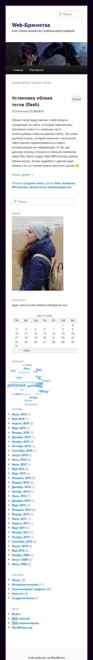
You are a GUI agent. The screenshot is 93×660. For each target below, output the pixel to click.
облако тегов (37, 187)
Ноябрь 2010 (20, 537)
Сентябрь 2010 (22, 541)
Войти (16, 614)
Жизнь (16, 580)
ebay (44, 391)
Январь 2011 (20, 532)
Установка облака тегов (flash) (32, 101)
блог (27, 369)
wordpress (68, 183)
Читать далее (23, 174)
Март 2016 (19, 428)
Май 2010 (18, 550)
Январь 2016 (20, 432)
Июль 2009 (19, 564)
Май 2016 (18, 419)
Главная (18, 70)
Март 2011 (19, 528)
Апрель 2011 (20, 523)
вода (33, 397)
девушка (16, 384)
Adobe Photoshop (30, 402)
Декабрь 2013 (21, 501)
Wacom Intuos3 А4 (20, 393)
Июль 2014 (19, 496)
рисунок (39, 377)
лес (35, 371)
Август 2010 (20, 546)
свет (46, 381)
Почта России (40, 385)
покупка (24, 371)
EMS (13, 370)
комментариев (25, 623)
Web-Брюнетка (31, 24)
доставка (34, 386)
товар (27, 364)
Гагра (38, 393)
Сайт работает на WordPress (46, 658)
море (17, 393)
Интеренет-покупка (25, 584)
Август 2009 (20, 559)
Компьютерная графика (28, 589)
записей (21, 618)
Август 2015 (20, 455)
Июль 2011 (19, 519)
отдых (19, 377)
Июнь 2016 (19, 414)
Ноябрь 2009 (20, 555)
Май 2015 (18, 469)
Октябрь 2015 (21, 446)
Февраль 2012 (21, 510)
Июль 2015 (19, 459)
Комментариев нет (76, 100)
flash (58, 183)
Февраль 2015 (21, 478)
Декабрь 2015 (21, 437)
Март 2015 (19, 473)
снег (22, 388)
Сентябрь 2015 (22, 450)
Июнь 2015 (19, 464)
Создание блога (33, 183)
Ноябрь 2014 (20, 491)
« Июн (26, 350)
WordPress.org (22, 627)
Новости (18, 593)
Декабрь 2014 (21, 487)
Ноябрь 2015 (20, 441)
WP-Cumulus (20, 187)
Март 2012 (19, 505)
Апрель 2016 (20, 423)
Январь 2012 (20, 514)
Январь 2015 (20, 482)
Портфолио (36, 70)
